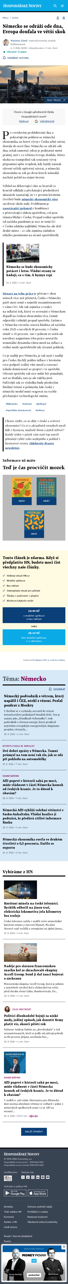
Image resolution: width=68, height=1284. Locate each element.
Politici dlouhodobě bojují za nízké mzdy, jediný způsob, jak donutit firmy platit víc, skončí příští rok (33, 1020)
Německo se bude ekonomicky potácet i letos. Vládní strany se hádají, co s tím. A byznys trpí (30, 271)
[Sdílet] (57, 18)
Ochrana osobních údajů (39, 1207)
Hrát (22, 500)
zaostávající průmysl (18, 208)
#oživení (27, 403)
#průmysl (41, 403)
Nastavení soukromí (37, 1217)
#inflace (40, 410)
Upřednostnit (47, 121)
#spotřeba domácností (18, 410)
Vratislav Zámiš (19, 40)
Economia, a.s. (25, 1159)
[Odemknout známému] (63, 18)
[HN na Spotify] (42, 1177)
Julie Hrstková (22, 1009)
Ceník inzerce (10, 1227)
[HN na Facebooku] (28, 1177)
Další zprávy (34, 1131)
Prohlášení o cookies (37, 1212)
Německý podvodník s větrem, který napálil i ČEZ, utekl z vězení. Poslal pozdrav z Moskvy (34, 701)
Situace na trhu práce (18, 293)
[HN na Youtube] (47, 1177)
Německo (33, 679)
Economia (9, 1217)
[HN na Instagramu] (32, 1177)
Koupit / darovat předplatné (18, 1236)
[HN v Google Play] (15, 1193)
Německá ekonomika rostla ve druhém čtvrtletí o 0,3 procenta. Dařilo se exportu (32, 843)
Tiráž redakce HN (12, 1212)
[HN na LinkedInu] (37, 1177)
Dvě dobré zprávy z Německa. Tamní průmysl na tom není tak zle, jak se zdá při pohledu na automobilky (33, 755)
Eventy (7, 1241)
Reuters (57, 100)
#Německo (12, 403)
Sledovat (24, 121)
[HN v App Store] (38, 1193)
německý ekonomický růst (40, 199)
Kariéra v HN (10, 1222)
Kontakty (8, 1207)
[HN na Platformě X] (23, 1177)
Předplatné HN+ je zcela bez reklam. (49, 660)
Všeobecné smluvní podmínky (42, 1222)
